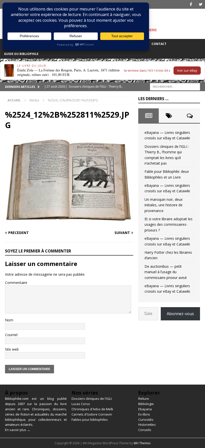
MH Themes (142, 443)
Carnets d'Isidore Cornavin (92, 414)
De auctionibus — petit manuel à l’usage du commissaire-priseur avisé (165, 272)
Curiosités (146, 419)
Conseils (144, 430)
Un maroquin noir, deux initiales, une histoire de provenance (163, 205)
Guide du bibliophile (21, 54)
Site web (12, 349)
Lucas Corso (81, 404)
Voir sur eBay (187, 70)
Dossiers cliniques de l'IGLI (92, 398)
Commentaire (16, 282)
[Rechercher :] (175, 86)
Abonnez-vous (180, 313)
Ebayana (145, 409)
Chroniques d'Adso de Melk (92, 409)
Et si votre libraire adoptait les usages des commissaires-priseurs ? (168, 224)
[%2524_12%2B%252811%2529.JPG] (69, 223)
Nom (9, 320)
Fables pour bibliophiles (90, 419)
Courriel (11, 334)
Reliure (143, 398)
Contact (159, 44)
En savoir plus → (17, 430)
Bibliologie (146, 404)
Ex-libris (144, 414)
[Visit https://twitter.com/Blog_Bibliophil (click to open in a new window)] (200, 4)
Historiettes (147, 424)
